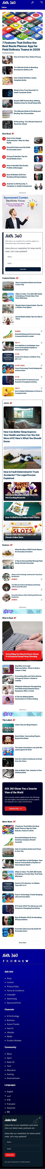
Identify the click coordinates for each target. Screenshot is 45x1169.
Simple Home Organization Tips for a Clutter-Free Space (29, 306)
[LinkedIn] (19, 961)
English (10, 1091)
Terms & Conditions (15, 990)
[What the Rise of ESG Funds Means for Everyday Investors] (8, 552)
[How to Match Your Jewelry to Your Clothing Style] (8, 773)
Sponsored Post (14, 1003)
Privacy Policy (13, 986)
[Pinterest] (15, 961)
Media (9, 1036)
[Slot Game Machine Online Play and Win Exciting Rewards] (22, 491)
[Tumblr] (23, 961)
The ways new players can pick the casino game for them (28, 749)
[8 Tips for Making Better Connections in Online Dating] (8, 700)
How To (17, 342)
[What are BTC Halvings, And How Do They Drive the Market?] (6, 577)
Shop (9, 978)
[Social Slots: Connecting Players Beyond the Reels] (8, 739)
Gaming (10, 1074)
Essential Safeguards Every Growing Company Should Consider (25, 840)
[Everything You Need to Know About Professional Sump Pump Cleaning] (22, 641)
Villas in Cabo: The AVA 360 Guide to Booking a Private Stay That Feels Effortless (28, 296)
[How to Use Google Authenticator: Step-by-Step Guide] (38, 140)
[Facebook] (3, 961)
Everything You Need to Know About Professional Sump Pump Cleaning (22, 655)
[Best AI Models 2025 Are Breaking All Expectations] (38, 177)
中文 (9, 1100)
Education (11, 1070)
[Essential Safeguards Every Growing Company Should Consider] (8, 334)
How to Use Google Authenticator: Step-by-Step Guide (18, 140)
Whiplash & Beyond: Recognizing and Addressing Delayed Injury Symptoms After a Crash (28, 688)
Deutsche (11, 1108)
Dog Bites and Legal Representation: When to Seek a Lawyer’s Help (27, 668)
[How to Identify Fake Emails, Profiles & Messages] (38, 167)
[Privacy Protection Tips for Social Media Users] (38, 158)
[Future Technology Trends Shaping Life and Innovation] (8, 368)
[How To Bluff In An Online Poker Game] (22, 511)
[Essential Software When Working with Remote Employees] (6, 598)
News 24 (10, 1062)
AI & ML (17, 354)
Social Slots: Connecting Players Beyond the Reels (27, 737)
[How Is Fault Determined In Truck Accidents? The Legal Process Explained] (22, 457)
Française (11, 1104)
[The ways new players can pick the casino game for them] (8, 751)
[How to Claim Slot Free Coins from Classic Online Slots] (22, 531)
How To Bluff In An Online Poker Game (22, 517)
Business (18, 331)
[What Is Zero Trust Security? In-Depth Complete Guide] (7, 93)
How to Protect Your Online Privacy (27, 57)
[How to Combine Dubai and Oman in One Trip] (8, 286)
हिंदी (8, 1112)
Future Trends (20, 365)
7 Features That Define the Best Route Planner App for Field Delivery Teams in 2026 (21, 46)
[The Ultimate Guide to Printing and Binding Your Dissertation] (7, 114)
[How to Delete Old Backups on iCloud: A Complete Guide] (8, 391)
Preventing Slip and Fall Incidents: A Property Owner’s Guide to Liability (28, 678)
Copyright (11, 994)
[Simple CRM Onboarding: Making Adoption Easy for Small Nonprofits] (7, 104)
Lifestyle (10, 1032)
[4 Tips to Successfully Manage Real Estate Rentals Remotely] (8, 564)
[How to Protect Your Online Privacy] (7, 60)
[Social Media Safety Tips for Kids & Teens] (8, 320)
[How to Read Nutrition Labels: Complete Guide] (7, 81)
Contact (10, 982)
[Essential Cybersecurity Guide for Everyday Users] (38, 149)
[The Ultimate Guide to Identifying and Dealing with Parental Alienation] (6, 587)
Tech (9, 1066)
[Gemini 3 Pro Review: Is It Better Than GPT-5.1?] (8, 357)
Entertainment (13, 1078)
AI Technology (13, 1016)
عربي (9, 1096)
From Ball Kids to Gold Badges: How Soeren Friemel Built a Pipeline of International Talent (27, 347)
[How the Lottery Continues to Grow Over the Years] (8, 762)
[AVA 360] (9, 2)
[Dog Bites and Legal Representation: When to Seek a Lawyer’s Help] (8, 669)
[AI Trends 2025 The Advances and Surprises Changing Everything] (8, 380)
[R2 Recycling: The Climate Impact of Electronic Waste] (7, 125)
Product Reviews (14, 1040)
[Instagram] (11, 961)
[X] (7, 961)
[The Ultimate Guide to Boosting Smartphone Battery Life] (7, 70)
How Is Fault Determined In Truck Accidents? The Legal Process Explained (21, 475)
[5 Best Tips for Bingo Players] (8, 728)
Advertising (12, 998)
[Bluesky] (27, 961)
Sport (9, 1058)
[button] (32, 2)
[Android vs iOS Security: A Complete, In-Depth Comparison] (38, 186)
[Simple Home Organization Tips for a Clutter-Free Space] (8, 308)
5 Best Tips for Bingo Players (26, 725)
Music (9, 1054)
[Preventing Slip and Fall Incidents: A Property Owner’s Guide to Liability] (8, 679)
